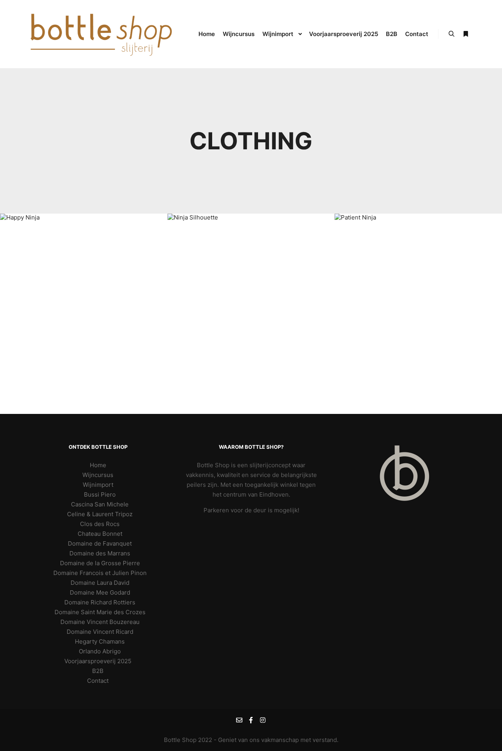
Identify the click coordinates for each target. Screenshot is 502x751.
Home (98, 465)
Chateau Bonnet (100, 533)
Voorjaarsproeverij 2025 (97, 661)
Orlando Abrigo (100, 651)
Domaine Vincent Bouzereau (100, 622)
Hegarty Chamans (100, 641)
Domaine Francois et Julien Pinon (100, 573)
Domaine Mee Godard (100, 592)
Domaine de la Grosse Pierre (100, 563)
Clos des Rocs (100, 524)
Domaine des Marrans (99, 553)
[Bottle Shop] (102, 34)
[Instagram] (263, 720)
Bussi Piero (100, 494)
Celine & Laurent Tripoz (100, 514)
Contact (98, 680)
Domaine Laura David (100, 582)
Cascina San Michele (100, 504)
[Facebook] (251, 720)
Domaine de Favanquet (100, 543)
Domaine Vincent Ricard (100, 631)
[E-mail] (239, 720)
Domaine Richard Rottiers (99, 602)
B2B (98, 671)
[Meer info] (465, 34)
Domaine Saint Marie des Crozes (100, 612)
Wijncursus (97, 475)
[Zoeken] (451, 34)
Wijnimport (98, 484)
